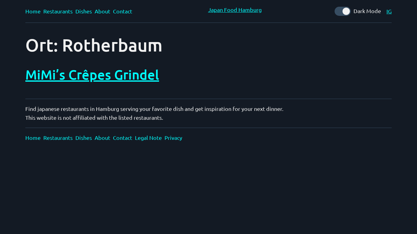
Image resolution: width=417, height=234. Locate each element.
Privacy (173, 137)
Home (33, 11)
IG (389, 11)
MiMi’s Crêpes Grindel (92, 74)
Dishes (83, 11)
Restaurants (58, 11)
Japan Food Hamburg (235, 9)
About (102, 11)
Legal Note (148, 137)
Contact (122, 11)
